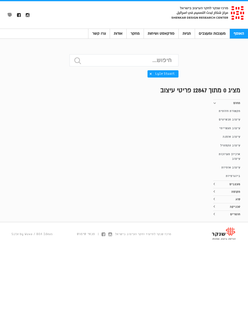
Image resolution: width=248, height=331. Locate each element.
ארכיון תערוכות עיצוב (229, 157)
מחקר (135, 33)
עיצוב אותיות (230, 167)
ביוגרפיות (233, 176)
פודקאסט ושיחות (161, 33)
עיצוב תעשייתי (229, 128)
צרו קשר (99, 33)
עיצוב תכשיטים (229, 119)
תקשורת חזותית (229, 111)
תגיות (187, 33)
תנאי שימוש (86, 234)
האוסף (239, 33)
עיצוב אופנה (231, 136)
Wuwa (28, 234)
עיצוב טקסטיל (230, 145)
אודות (118, 33)
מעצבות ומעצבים (212, 33)
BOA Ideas (44, 234)
